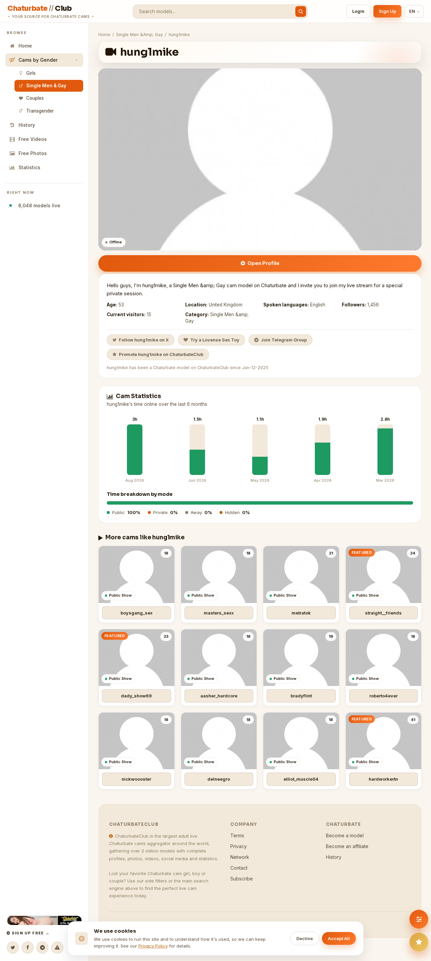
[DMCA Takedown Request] (57, 947)
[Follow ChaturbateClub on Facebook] (28, 947)
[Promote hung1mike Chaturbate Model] (418, 942)
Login (358, 11)
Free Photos (33, 153)
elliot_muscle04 (301, 779)
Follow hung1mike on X (144, 339)
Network (239, 857)
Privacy (238, 846)
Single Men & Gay (46, 85)
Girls (31, 73)
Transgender (40, 111)
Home (25, 46)
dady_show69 (136, 695)
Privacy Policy (153, 946)
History (27, 125)
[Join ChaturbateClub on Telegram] (42, 947)
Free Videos (33, 139)
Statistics (29, 167)
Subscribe (241, 878)
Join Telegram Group (284, 339)
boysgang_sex (137, 612)
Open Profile (263, 263)
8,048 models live (37, 205)
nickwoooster (136, 779)
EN (412, 11)
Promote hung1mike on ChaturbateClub (161, 354)
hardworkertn (383, 779)
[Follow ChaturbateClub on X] (13, 947)
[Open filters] (418, 919)
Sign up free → (29, 933)
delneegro (218, 779)
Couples (35, 98)
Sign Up (387, 11)
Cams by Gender (38, 60)
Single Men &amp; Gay (139, 34)
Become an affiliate (347, 846)
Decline (304, 938)
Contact (238, 868)
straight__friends (383, 612)
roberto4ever (383, 695)
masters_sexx (219, 612)
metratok (301, 612)
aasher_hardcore (218, 695)
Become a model (345, 835)
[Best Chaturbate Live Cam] (44, 920)
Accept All (339, 938)
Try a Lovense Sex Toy (214, 339)
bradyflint (301, 695)
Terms (237, 835)
